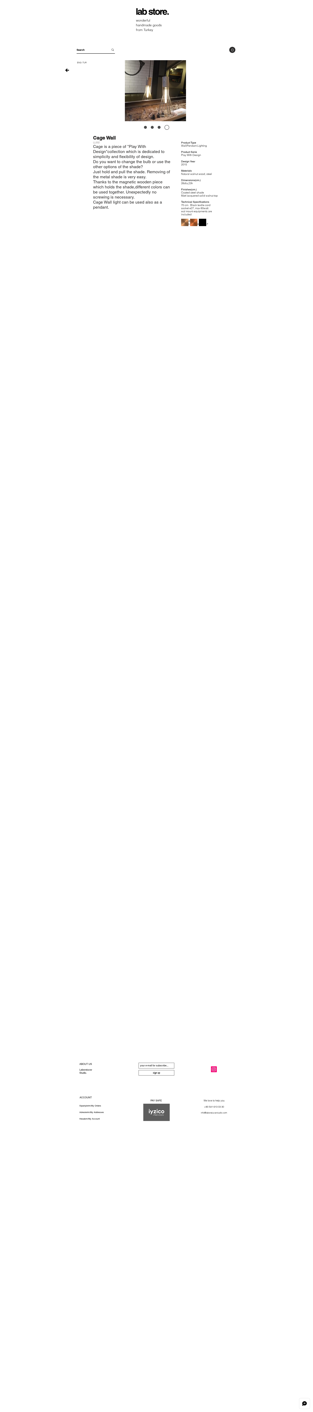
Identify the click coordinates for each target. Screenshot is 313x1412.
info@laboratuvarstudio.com (214, 1112)
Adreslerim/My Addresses (91, 1112)
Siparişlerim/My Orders (90, 1106)
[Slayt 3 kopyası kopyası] (167, 127)
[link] (232, 50)
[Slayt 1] (154, 127)
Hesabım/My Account (89, 1119)
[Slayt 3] (146, 127)
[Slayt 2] (160, 127)
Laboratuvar (85, 1069)
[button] (169, 1064)
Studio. (83, 1072)
